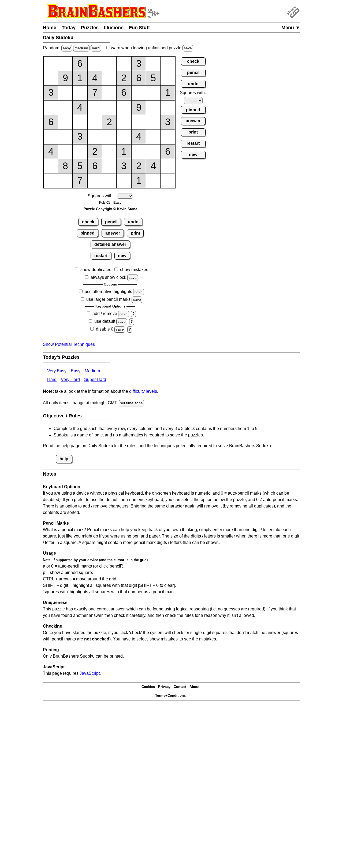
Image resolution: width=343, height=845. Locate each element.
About (194, 687)
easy (67, 48)
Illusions (114, 27)
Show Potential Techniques (69, 344)
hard (96, 48)
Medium (92, 371)
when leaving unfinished (151, 48)
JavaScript (90, 673)
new (122, 255)
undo (133, 222)
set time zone (131, 403)
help (63, 459)
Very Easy (56, 371)
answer (112, 233)
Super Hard (95, 379)
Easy (75, 371)
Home (49, 27)
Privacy (164, 687)
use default (104, 321)
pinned (87, 233)
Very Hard (70, 379)
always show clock (108, 277)
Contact (180, 687)
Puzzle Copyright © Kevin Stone (110, 209)
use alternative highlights (108, 291)
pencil (111, 222)
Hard (52, 379)
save (188, 48)
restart (100, 255)
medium (81, 48)
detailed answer (110, 244)
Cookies (148, 687)
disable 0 (104, 329)
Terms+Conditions (170, 696)
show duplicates (95, 269)
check (88, 222)
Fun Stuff (139, 27)
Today (69, 27)
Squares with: (101, 196)
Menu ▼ (290, 27)
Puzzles (90, 27)
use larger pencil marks (108, 299)
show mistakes (134, 269)
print (135, 233)
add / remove (104, 313)
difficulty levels (143, 391)
